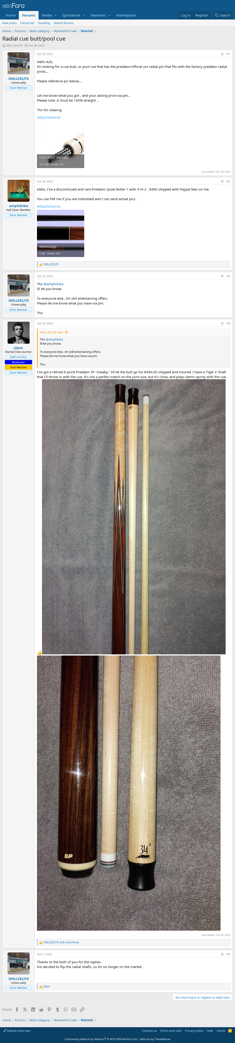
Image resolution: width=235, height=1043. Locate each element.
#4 (228, 323)
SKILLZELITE (14, 45)
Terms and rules (171, 1031)
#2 (228, 181)
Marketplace (126, 15)
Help (210, 1031)
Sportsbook (71, 15)
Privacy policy (194, 1031)
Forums (28, 15)
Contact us (149, 1031)
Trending (44, 23)
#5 (228, 954)
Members (98, 15)
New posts (9, 23)
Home (10, 15)
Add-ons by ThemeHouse (155, 1039)
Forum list (27, 23)
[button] (55, 15)
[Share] (222, 54)
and (61, 942)
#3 (228, 276)
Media (47, 15)
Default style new (18, 1031)
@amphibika (53, 284)
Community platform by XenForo (101, 1039)
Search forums (63, 23)
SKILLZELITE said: (51, 332)
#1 (228, 54)
